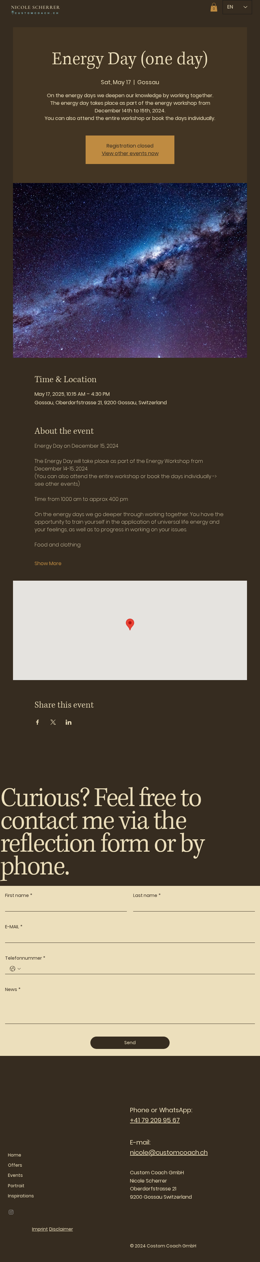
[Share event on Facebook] (38, 722)
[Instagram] (11, 1212)
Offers (15, 1165)
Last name (147, 895)
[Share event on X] (53, 722)
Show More (48, 563)
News (13, 989)
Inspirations (21, 1196)
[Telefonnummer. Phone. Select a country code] (15, 969)
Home (14, 1155)
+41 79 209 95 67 (155, 1120)
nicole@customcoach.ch (169, 1152)
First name (18, 895)
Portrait (16, 1186)
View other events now (130, 153)
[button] (214, 7)
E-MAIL (14, 927)
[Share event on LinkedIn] (69, 722)
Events (15, 1175)
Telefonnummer (25, 958)
